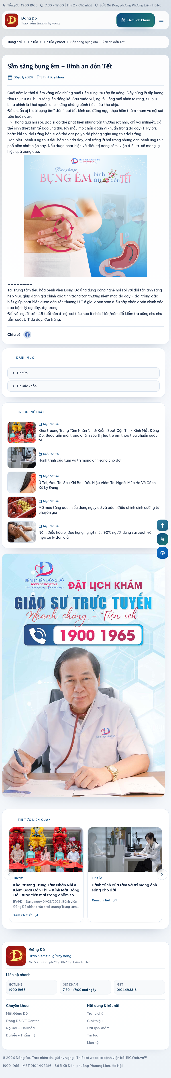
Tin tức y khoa (54, 42)
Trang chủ (14, 42)
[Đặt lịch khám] (83, 675)
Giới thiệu (94, 1021)
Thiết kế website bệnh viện (97, 1058)
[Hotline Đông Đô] (162, 539)
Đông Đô (23, 1058)
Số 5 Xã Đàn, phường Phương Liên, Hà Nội (128, 5)
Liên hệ (93, 1042)
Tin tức (33, 42)
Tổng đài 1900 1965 (19, 5)
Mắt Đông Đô (17, 1013)
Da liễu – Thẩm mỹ (20, 1035)
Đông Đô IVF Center (22, 1021)
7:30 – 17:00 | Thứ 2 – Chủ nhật (66, 5)
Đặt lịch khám (98, 1028)
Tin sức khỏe (24, 386)
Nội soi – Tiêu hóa (20, 1028)
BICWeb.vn (135, 1058)
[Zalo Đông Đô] (162, 553)
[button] (9, 874)
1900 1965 (17, 990)
